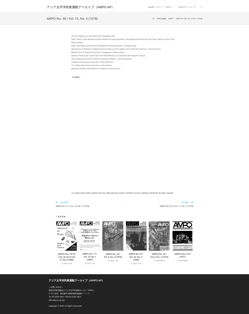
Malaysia (114, 193)
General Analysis (98, 193)
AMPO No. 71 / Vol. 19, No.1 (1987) (89, 256)
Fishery (88, 193)
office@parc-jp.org (57, 300)
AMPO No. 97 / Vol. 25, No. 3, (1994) (136, 257)
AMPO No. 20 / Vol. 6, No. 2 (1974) (159, 255)
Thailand (169, 193)
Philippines (129, 193)
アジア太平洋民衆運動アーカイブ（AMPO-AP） (80, 7)
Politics (137, 193)
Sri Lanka (162, 193)
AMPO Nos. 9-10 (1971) (182, 255)
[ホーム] (153, 18)
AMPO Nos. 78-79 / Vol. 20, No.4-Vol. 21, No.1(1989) (66, 257)
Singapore (154, 193)
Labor (108, 193)
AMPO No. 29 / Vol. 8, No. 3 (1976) (113, 255)
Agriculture (79, 193)
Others (121, 193)
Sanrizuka (145, 193)
